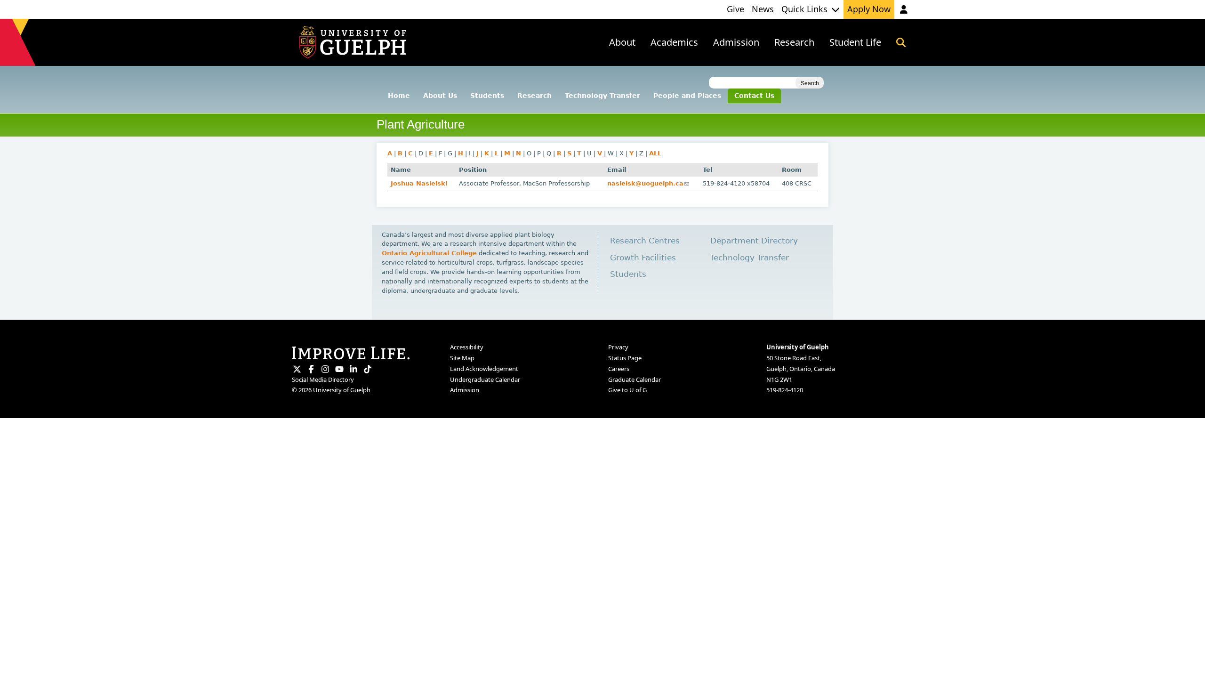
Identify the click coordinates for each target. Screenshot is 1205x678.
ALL (655, 153)
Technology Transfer (602, 95)
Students (487, 95)
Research (534, 95)
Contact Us (754, 95)
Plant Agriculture (421, 124)
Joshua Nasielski (419, 183)
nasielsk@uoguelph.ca (648, 183)
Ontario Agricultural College (429, 253)
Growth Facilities (643, 257)
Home (399, 95)
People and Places (687, 95)
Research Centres (645, 240)
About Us (440, 95)
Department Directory (754, 240)
